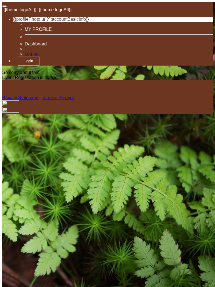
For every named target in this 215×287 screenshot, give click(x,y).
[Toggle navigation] (4, 6)
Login (28, 61)
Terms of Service (58, 97)
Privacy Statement (20, 97)
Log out (32, 54)
